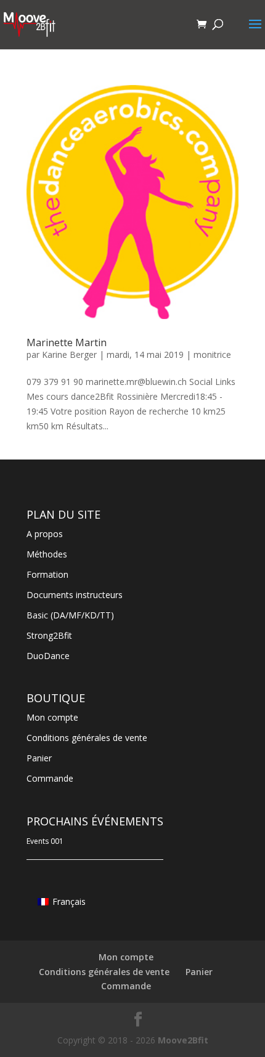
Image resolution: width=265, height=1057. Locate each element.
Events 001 (44, 841)
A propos (44, 534)
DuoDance (48, 656)
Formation (47, 574)
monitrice (212, 354)
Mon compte (52, 717)
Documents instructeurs (74, 595)
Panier (39, 758)
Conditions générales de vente (86, 737)
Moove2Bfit (183, 1040)
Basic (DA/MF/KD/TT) (70, 615)
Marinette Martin (66, 342)
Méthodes (46, 554)
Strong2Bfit (49, 635)
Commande (49, 778)
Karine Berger (69, 354)
